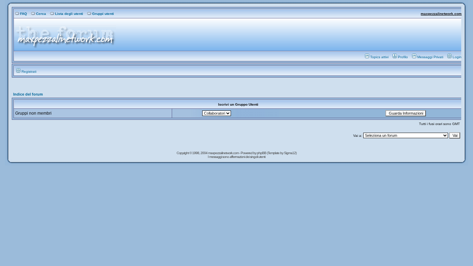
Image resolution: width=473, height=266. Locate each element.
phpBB (262, 153)
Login (457, 57)
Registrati (28, 71)
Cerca (41, 14)
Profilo (403, 57)
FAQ (23, 14)
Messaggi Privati (430, 57)
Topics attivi (379, 57)
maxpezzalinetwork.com (441, 14)
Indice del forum (28, 94)
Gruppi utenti (103, 14)
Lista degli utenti (69, 14)
